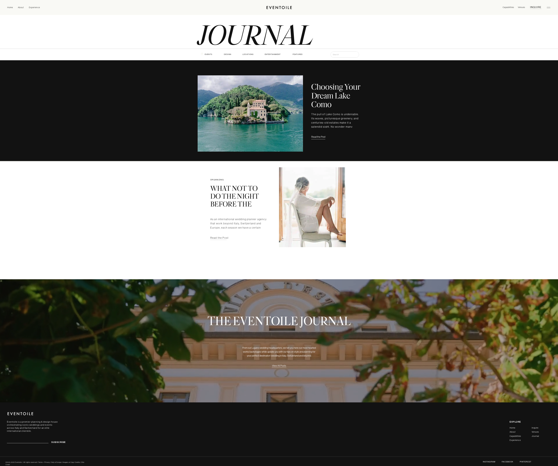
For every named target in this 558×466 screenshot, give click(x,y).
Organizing (217, 180)
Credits (77, 462)
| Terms (40, 462)
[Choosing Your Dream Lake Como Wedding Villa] (250, 113)
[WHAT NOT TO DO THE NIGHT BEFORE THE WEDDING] (312, 207)
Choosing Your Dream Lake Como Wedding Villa (336, 100)
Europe (58, 462)
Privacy (47, 462)
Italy (52, 462)
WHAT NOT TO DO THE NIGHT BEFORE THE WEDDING (234, 200)
